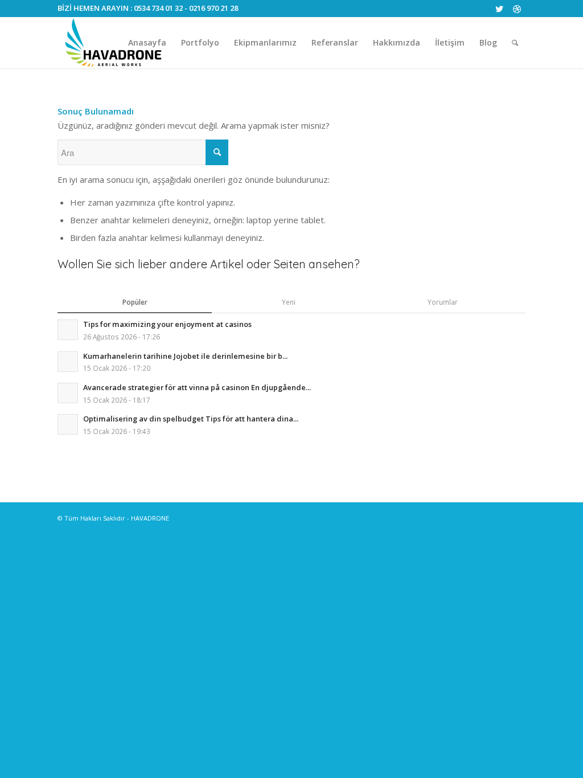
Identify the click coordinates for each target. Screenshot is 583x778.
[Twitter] (499, 8)
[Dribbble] (516, 8)
